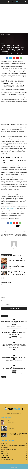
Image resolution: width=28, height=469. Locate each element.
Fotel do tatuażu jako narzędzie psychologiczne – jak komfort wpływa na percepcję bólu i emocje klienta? (17, 273)
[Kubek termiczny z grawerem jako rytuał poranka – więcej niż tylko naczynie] (4, 266)
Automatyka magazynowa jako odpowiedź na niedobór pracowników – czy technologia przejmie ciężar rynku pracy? (14, 345)
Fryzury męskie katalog (13, 420)
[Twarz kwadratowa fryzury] (4, 428)
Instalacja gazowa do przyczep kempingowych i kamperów (13, 445)
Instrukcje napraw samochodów (7, 459)
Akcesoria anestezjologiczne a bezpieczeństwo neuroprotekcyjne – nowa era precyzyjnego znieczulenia (14, 368)
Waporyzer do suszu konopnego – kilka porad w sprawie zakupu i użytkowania (21, 234)
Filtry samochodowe (5, 447)
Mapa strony (14, 465)
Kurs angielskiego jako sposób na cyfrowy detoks (14, 357)
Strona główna (3, 34)
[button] (26, 2)
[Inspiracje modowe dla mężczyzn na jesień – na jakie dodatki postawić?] (4, 435)
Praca (14, 349)
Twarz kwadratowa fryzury (13, 427)
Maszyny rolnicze (4, 455)
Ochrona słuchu (4, 451)
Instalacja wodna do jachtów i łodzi (8, 449)
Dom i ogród (14, 336)
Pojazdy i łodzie (4, 443)
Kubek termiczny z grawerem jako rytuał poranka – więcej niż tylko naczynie (16, 266)
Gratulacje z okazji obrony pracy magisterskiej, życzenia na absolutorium (7, 234)
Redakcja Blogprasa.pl (7, 53)
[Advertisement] (14, 18)
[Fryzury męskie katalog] (2, 422)
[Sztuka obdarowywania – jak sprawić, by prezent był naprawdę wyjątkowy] (4, 261)
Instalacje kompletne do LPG (7, 457)
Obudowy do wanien (5, 453)
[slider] (4, 218)
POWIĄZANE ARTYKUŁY (6, 255)
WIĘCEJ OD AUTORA (17, 255)
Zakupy (2, 43)
